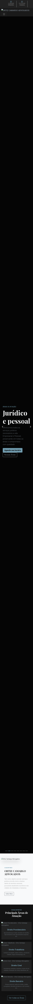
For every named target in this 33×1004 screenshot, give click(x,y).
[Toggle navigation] (4, 14)
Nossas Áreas (10, 455)
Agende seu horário (12, 450)
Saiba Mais (9, 894)
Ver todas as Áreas (16, 998)
